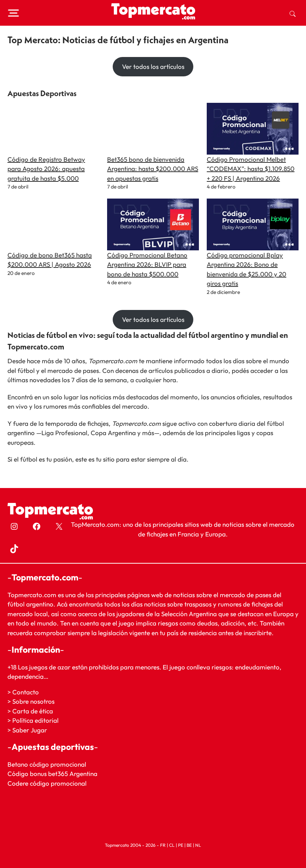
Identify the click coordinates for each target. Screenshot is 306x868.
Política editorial (35, 720)
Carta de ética (32, 711)
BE (189, 845)
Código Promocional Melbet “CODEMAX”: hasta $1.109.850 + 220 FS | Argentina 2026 (250, 168)
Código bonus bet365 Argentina (52, 773)
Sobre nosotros (33, 701)
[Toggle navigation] (13, 13)
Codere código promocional (47, 783)
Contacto (25, 692)
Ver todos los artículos (153, 66)
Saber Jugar (29, 730)
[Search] (293, 13)
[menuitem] (293, 13)
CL (172, 845)
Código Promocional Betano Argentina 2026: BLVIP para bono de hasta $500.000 (147, 264)
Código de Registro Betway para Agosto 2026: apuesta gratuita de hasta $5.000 (46, 168)
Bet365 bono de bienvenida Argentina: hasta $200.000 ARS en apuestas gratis (152, 168)
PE (180, 845)
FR (163, 845)
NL (198, 845)
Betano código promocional (46, 764)
